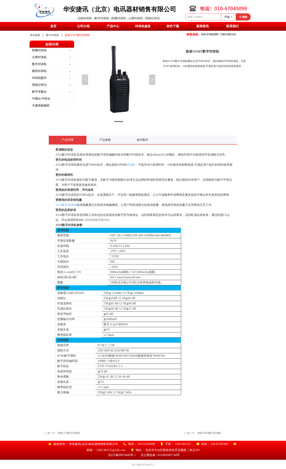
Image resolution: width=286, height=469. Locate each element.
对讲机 (130, 164)
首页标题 (35, 35)
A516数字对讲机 (66, 204)
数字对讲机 (52, 35)
